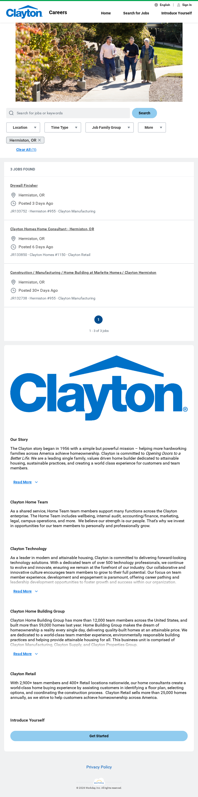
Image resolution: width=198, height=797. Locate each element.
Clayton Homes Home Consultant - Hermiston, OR (52, 229)
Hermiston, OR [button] (23, 140)
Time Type (59, 127)
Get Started (99, 736)
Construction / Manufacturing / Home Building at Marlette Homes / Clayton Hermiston (83, 272)
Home (106, 13)
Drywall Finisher (24, 185)
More (149, 127)
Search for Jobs (136, 13)
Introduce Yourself (176, 13)
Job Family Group (106, 127)
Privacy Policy (99, 767)
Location (20, 127)
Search (144, 113)
